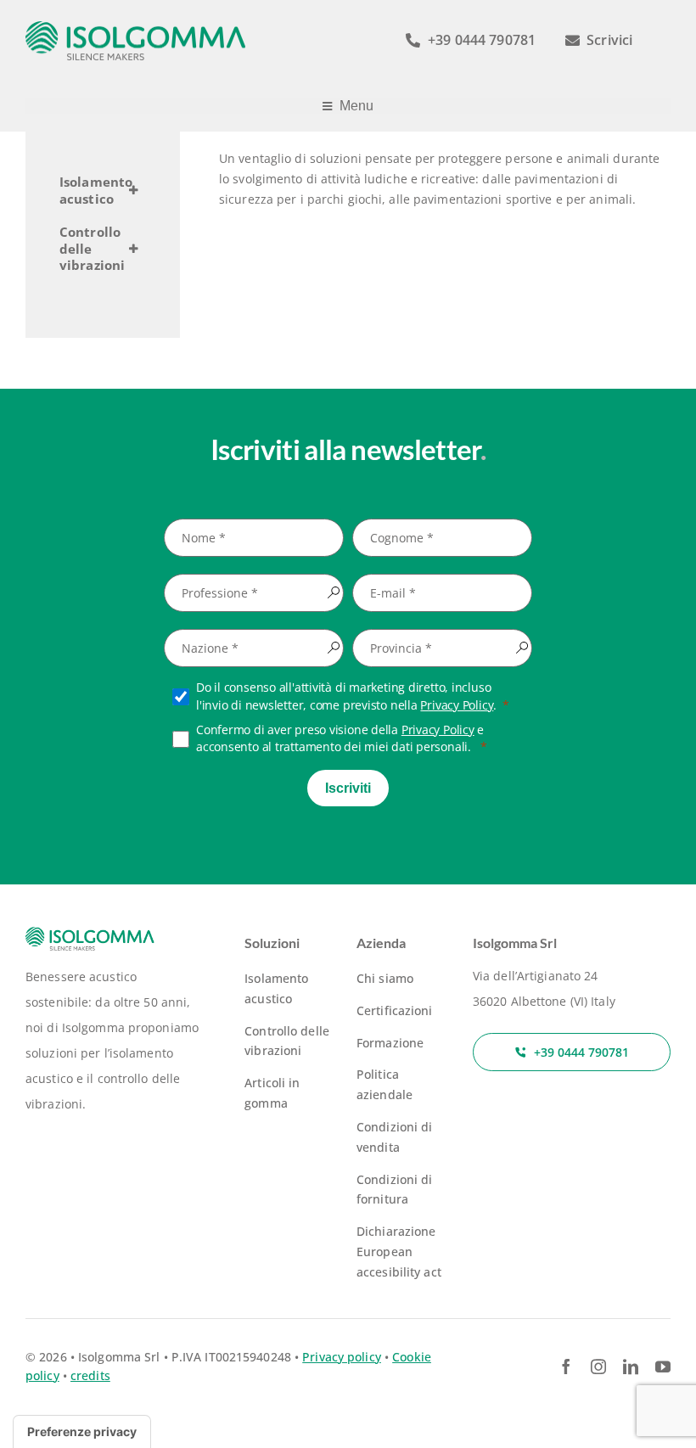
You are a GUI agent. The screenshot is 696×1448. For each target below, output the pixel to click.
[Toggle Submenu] (133, 191)
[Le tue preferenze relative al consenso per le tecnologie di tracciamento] (82, 1432)
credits (90, 1375)
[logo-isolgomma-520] (135, 27)
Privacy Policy (456, 705)
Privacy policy (341, 1357)
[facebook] (566, 1366)
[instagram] (598, 1366)
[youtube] (663, 1366)
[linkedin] (630, 1366)
